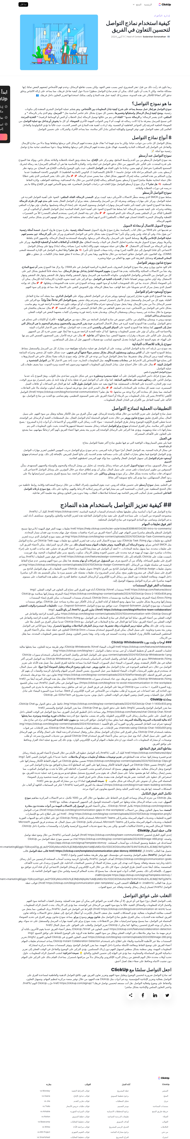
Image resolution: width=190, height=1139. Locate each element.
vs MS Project (43, 1132)
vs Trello (46, 1106)
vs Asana (46, 1096)
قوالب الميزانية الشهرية (79, 1111)
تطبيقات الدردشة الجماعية (118, 1116)
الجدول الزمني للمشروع (119, 1127)
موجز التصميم (123, 1106)
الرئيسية (148, 4)
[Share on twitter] (167, 995)
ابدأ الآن (23, 4)
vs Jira (47, 1101)
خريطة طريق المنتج (160, 1111)
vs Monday (45, 1091)
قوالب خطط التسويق (80, 1116)
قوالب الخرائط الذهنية (80, 1091)
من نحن (165, 1132)
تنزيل (166, 1101)
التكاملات (164, 1127)
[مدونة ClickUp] (165, 4)
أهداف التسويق (123, 1121)
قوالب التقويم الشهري (80, 1132)
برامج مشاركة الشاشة (120, 1132)
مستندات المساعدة (160, 1106)
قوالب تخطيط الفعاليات (80, 1121)
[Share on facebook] (143, 995)
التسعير (165, 1091)
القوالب (165, 1121)
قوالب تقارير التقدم (81, 1101)
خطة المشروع (123, 1091)
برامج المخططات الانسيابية (118, 1111)
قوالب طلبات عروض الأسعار (77, 1106)
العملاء (165, 1116)
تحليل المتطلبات (122, 1101)
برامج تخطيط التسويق (120, 1096)
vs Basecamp (44, 1121)
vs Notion (45, 1116)
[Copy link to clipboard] (130, 995)
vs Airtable (45, 1111)
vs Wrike (46, 1127)
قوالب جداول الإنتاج (81, 1096)
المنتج (166, 1096)
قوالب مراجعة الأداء (81, 1127)
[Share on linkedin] (155, 995)
